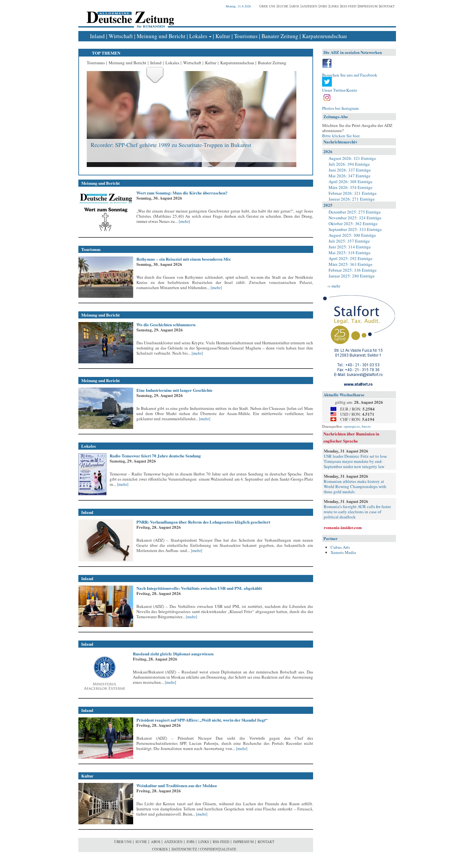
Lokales (198, 36)
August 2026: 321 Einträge (352, 158)
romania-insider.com (343, 527)
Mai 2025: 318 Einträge (349, 252)
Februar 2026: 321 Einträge (353, 193)
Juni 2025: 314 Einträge (350, 246)
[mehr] (184, 221)
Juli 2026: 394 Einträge (349, 164)
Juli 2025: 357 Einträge (349, 241)
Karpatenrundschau (324, 36)
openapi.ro (352, 426)
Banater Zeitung (280, 36)
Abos (295, 6)
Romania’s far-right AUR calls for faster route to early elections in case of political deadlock (357, 512)
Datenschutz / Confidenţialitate (204, 849)
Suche (283, 6)
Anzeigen (309, 6)
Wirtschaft (121, 36)
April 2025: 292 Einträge (350, 258)
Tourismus (246, 36)
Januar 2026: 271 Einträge (352, 199)
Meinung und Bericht (161, 36)
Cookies (160, 849)
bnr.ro (366, 426)
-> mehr (333, 286)
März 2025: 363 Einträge (350, 264)
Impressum (368, 6)
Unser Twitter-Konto (339, 90)
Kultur (222, 36)
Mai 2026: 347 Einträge (349, 175)
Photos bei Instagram (340, 108)
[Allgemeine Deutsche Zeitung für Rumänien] (129, 14)
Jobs (323, 6)
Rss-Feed (348, 6)
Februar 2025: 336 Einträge (353, 270)
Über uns (267, 6)
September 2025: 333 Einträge (355, 229)
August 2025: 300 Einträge (352, 235)
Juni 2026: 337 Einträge (350, 169)
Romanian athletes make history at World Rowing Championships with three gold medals (355, 486)
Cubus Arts (340, 547)
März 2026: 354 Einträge (350, 187)
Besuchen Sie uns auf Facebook (349, 75)
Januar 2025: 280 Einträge (352, 275)
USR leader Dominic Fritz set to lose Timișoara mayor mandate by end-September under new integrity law (355, 461)
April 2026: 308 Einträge (350, 181)
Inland (97, 36)
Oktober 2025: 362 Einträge (353, 223)
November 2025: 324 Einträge (355, 217)
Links (334, 6)
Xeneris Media (343, 552)
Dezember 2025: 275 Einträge (355, 211)
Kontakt (387, 6)
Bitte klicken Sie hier (340, 136)
